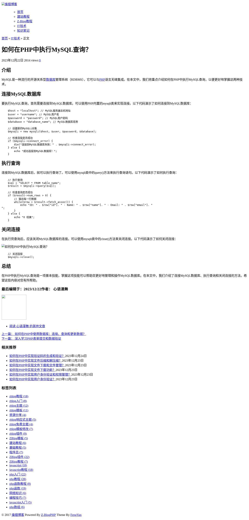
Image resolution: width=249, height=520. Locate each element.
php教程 (17, 479)
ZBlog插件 (19, 457)
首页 (20, 12)
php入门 (17, 474)
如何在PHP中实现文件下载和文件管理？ (37, 365)
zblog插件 (18, 433)
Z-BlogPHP (48, 515)
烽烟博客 (11, 4)
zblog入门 (18, 401)
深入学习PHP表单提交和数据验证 (31, 338)
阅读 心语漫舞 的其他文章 (27, 326)
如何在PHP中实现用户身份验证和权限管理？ (40, 374)
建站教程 (23, 16)
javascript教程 (21, 469)
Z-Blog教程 (24, 21)
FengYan (76, 515)
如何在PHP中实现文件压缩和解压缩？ (35, 360)
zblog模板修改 (21, 429)
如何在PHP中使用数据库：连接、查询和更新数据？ (44, 334)
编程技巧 (17, 497)
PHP (102, 79)
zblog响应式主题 (22, 419)
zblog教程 (18, 396)
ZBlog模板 (18, 438)
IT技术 (21, 26)
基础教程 (17, 447)
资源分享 (17, 415)
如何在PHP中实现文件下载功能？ (32, 370)
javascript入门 (20, 502)
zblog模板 (18, 410)
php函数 (17, 488)
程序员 (16, 452)
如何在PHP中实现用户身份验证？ (32, 379)
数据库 (50, 79)
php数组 (17, 507)
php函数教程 (20, 483)
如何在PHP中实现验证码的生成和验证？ (37, 356)
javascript (18, 465)
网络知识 (17, 493)
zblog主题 (18, 405)
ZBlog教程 (18, 461)
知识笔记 (23, 30)
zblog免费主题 (21, 424)
